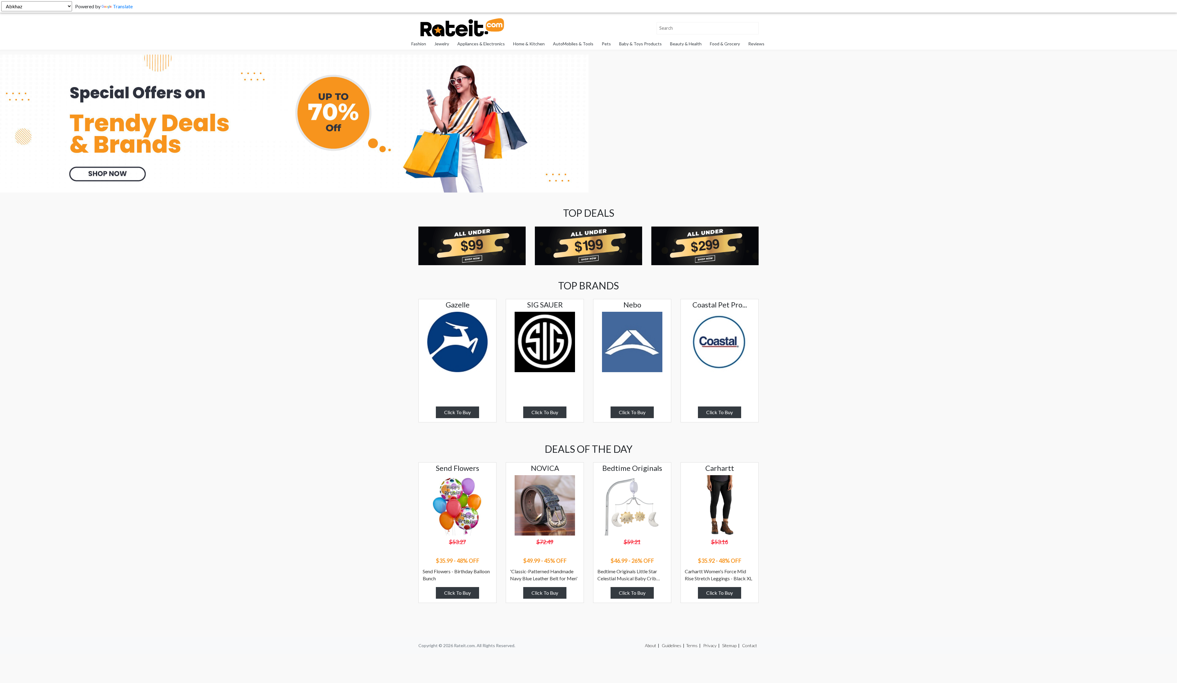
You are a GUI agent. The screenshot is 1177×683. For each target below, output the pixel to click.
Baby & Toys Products (640, 43)
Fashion (418, 43)
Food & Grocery (725, 43)
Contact (749, 645)
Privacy (710, 645)
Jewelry (441, 43)
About (650, 645)
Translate (123, 6)
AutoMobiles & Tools (573, 43)
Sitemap (729, 645)
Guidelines (671, 645)
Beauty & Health (686, 43)
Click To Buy (457, 412)
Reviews (756, 43)
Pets (606, 43)
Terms (692, 645)
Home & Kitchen (529, 43)
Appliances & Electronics (481, 43)
